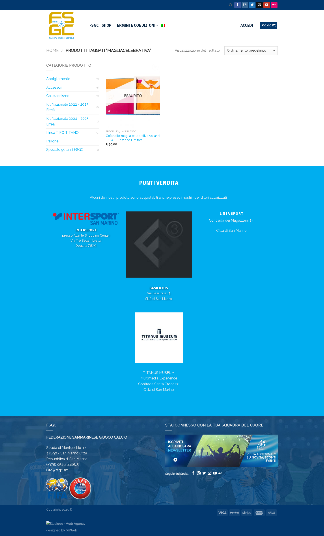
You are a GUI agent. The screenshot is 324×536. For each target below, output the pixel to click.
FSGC (94, 25)
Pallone (52, 141)
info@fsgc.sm (57, 470)
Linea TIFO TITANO (62, 133)
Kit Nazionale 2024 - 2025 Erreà (67, 121)
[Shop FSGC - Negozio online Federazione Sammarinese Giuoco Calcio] (64, 25)
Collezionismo (57, 96)
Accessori (54, 87)
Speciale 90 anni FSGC (64, 150)
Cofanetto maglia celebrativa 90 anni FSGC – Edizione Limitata (133, 138)
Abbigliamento (58, 79)
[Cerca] (230, 5)
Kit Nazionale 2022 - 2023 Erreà (67, 107)
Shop (107, 25)
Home (52, 50)
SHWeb (71, 530)
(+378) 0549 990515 (62, 464)
